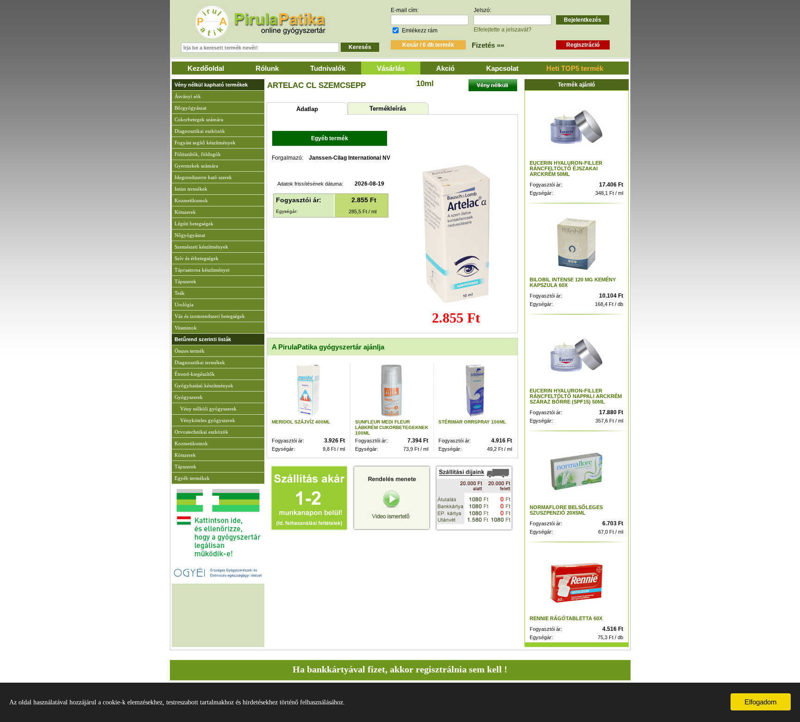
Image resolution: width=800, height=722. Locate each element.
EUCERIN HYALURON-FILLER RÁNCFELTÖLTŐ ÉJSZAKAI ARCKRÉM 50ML (566, 168)
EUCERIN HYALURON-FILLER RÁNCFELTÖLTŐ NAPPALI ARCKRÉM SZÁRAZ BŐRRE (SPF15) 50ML (576, 396)
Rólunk (267, 68)
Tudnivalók (327, 68)
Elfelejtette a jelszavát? (502, 29)
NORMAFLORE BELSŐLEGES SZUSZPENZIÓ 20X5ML (566, 510)
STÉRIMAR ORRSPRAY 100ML (472, 421)
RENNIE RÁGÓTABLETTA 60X (566, 618)
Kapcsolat (502, 68)
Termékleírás (387, 108)
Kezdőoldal (206, 68)
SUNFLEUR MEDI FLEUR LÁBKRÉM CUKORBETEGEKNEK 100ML (391, 427)
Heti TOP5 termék (574, 68)
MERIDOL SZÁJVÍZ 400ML (301, 421)
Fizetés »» (488, 45)
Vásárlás (391, 68)
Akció (445, 68)
